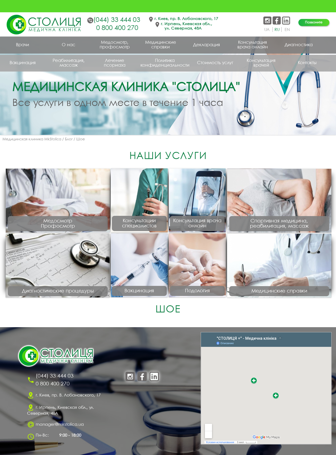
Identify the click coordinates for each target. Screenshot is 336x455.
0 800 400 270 (117, 28)
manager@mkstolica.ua (60, 424)
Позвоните (313, 22)
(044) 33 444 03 (116, 20)
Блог (69, 139)
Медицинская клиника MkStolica (31, 139)
